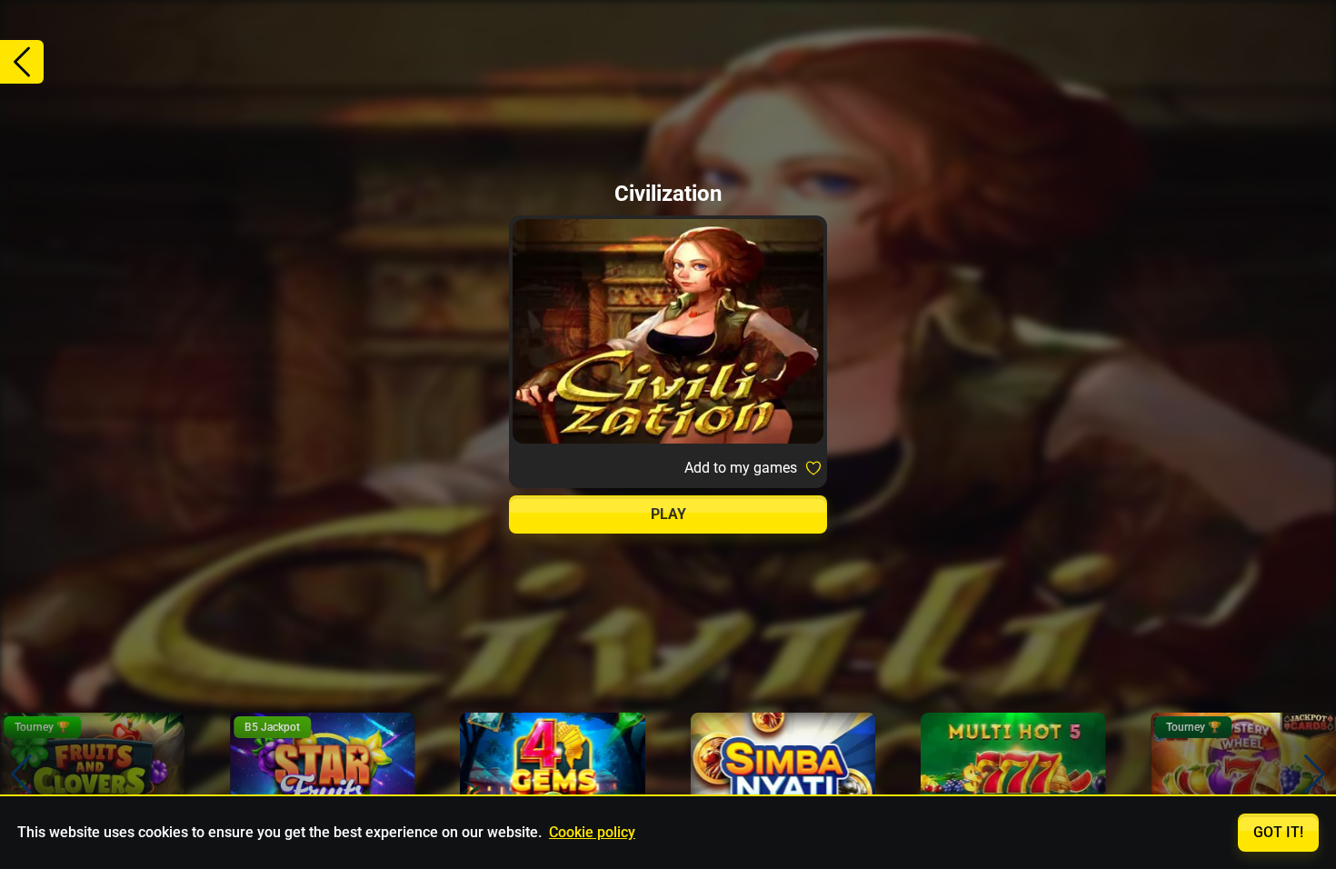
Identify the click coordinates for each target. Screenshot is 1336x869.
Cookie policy (592, 832)
